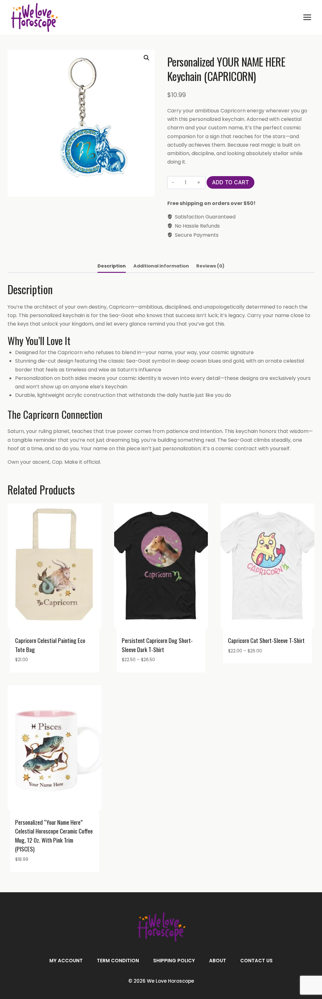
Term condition (118, 960)
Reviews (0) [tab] (210, 266)
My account (66, 960)
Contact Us (256, 960)
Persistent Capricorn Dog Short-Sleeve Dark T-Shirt (157, 645)
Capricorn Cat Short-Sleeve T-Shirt (266, 640)
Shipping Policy (174, 960)
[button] (146, 57)
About (217, 960)
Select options (246, 669)
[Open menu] (307, 17)
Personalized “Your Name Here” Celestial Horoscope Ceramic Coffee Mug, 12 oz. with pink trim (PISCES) (54, 835)
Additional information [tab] (161, 266)
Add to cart (230, 182)
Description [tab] (111, 266)
